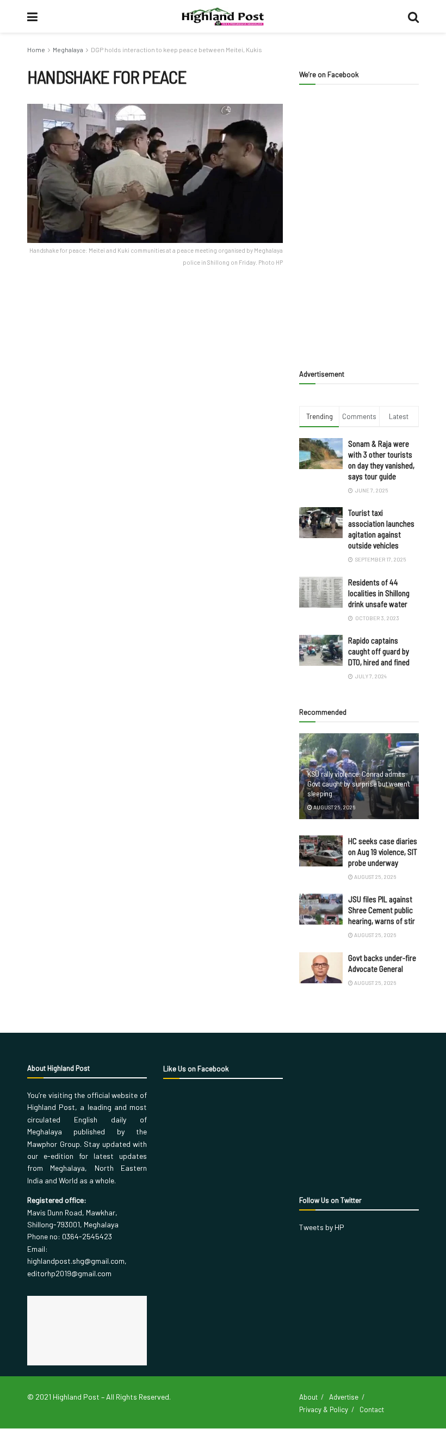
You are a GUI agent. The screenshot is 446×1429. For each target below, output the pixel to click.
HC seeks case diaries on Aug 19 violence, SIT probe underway (382, 852)
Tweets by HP (321, 1227)
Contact (372, 1409)
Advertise (343, 1397)
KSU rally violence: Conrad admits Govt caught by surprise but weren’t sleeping (358, 783)
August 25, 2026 (333, 807)
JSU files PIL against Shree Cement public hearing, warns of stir (381, 910)
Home (36, 49)
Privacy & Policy (323, 1409)
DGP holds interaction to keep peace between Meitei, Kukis (176, 49)
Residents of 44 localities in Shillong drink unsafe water (379, 593)
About (308, 1397)
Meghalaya (68, 49)
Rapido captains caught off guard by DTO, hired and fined (379, 651)
